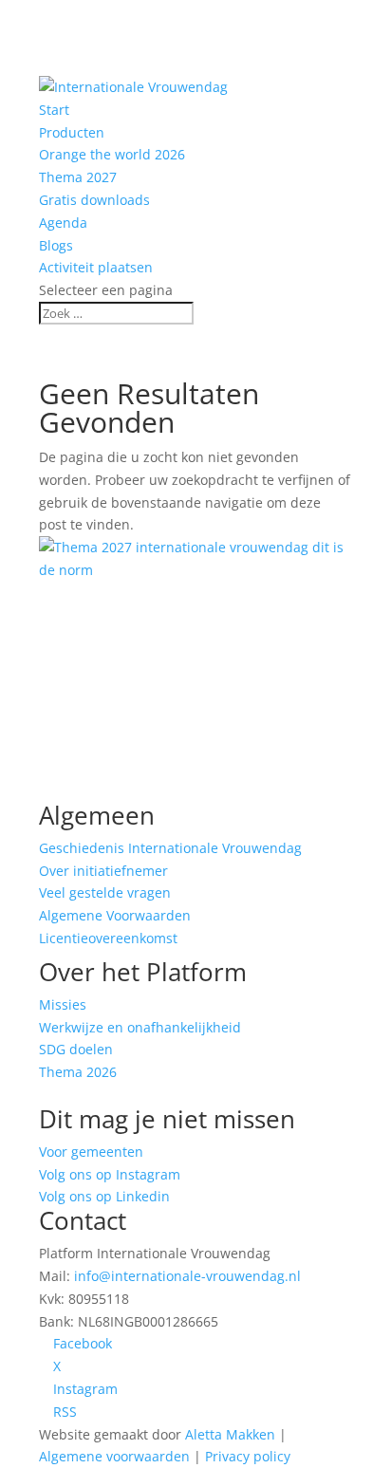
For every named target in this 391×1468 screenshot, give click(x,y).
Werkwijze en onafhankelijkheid (140, 1027)
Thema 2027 (78, 177)
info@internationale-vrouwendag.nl (187, 1276)
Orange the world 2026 (112, 154)
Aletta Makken (230, 1434)
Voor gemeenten (91, 1152)
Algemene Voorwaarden (115, 915)
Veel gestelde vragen (105, 892)
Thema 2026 (78, 1072)
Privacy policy (247, 1456)
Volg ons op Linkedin (104, 1196)
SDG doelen (76, 1049)
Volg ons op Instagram (109, 1174)
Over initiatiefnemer (103, 871)
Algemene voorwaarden (114, 1456)
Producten (71, 132)
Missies (62, 1004)
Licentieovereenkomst (108, 938)
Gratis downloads (94, 200)
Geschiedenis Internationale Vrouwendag (170, 848)
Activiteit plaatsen (96, 267)
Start (54, 110)
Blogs (56, 245)
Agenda (63, 223)
